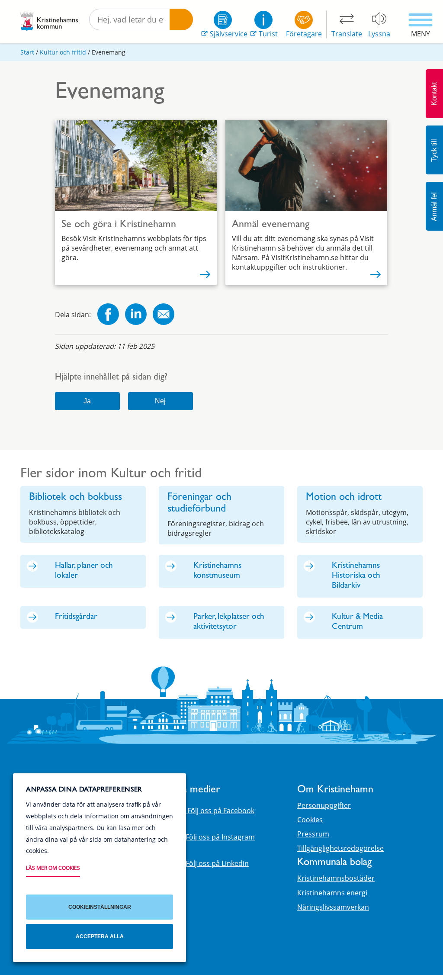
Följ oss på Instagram (220, 837)
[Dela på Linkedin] (136, 315)
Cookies (310, 819)
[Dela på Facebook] (108, 315)
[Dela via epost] (163, 315)
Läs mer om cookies (53, 868)
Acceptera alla (100, 936)
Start (27, 52)
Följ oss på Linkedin (217, 863)
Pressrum (313, 834)
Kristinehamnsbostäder (336, 878)
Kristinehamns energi (332, 893)
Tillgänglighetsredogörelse (340, 848)
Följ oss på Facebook (220, 810)
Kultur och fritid (63, 52)
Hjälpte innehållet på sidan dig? (111, 378)
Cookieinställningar (99, 907)
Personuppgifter (324, 805)
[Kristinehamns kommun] (49, 22)
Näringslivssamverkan (333, 907)
